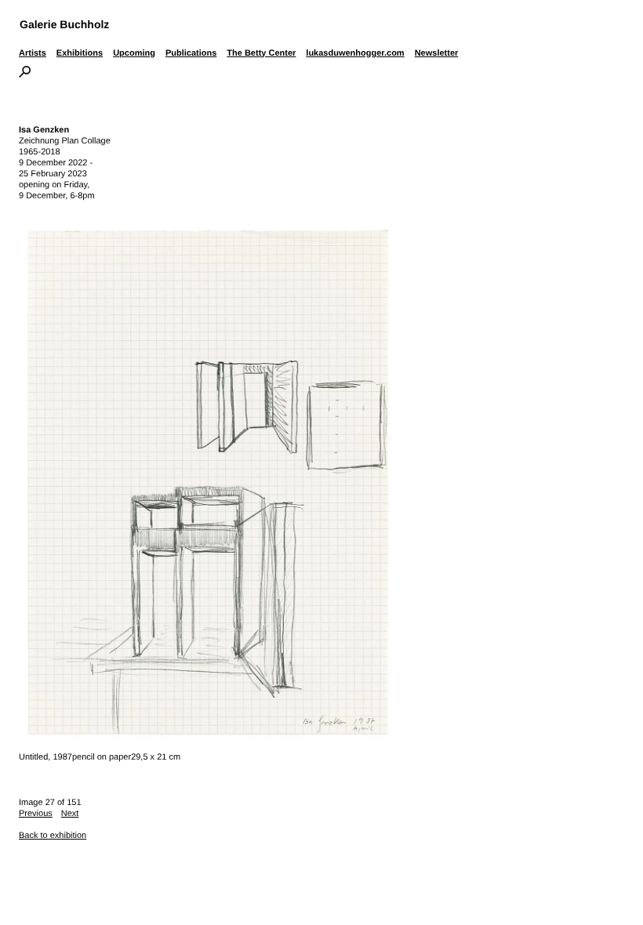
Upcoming (134, 53)
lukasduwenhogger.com (355, 53)
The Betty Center (261, 53)
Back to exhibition (52, 835)
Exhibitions (79, 53)
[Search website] (25, 74)
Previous (36, 813)
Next (70, 813)
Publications (190, 53)
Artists (32, 53)
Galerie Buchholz (64, 24)
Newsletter (437, 53)
